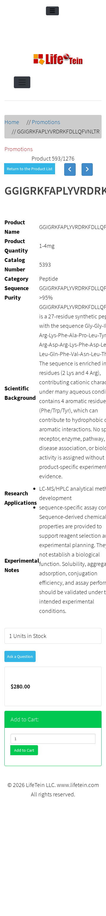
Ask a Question (20, 656)
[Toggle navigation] (52, 10)
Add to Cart (24, 750)
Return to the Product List (29, 168)
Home (11, 122)
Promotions (46, 122)
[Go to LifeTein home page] (58, 60)
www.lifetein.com (78, 784)
